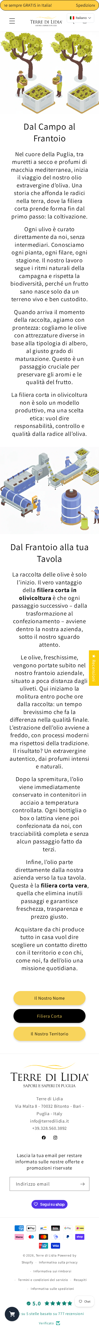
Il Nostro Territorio (49, 1034)
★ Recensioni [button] (94, 668)
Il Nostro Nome (49, 998)
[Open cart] (12, 1314)
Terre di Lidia (46, 1255)
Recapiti (80, 1280)
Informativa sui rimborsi (52, 1271)
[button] (12, 21)
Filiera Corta (49, 1016)
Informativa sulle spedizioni (52, 1288)
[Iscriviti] (82, 1184)
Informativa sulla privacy (58, 1262)
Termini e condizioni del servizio (43, 1280)
